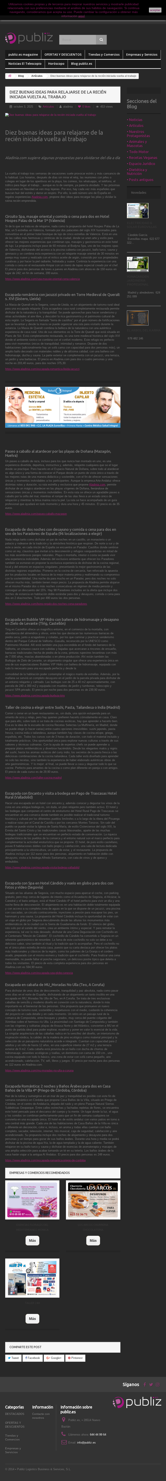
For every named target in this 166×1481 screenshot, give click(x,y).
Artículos (37, 75)
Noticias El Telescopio (25, 63)
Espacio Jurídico (142, 163)
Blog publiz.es (81, 63)
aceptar (155, 10)
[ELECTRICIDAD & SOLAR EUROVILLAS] (137, 210)
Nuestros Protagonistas (138, 133)
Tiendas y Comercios (104, 54)
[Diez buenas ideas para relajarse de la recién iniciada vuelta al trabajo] (62, 115)
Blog (21, 75)
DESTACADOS (14, 1414)
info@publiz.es (86, 1442)
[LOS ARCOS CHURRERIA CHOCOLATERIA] (93, 1200)
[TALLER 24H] (32, 1278)
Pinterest (76, 1358)
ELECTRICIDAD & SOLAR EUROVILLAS (142, 225)
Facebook (33, 1358)
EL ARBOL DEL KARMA (144, 330)
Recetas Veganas (143, 157)
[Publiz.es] (29, 38)
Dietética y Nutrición (137, 172)
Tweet (15, 1358)
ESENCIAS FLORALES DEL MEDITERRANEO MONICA (32, 1227)
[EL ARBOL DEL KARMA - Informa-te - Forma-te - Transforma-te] (137, 318)
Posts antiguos (141, 179)
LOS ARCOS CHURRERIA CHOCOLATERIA (93, 1227)
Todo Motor (139, 152)
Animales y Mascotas (137, 143)
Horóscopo (56, 63)
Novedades (138, 192)
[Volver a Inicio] (10, 76)
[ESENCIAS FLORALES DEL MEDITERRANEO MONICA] (32, 1200)
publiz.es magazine (23, 54)
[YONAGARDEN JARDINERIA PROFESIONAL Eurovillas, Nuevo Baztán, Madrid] (137, 264)
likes (86, 106)
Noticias (135, 120)
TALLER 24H (32, 1302)
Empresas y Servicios (141, 54)
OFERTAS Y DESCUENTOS (63, 54)
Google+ (56, 1358)
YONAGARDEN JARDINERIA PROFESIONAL (138, 280)
